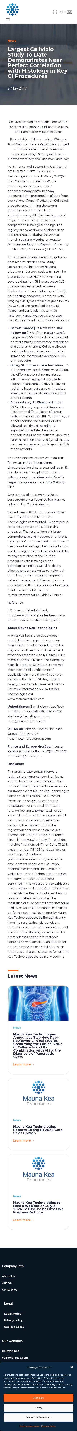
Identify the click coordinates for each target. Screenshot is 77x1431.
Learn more (22, 1064)
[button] (71, 1367)
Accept (38, 1397)
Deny (38, 1407)
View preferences (38, 1417)
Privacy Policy (48, 1426)
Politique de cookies (29, 1426)
